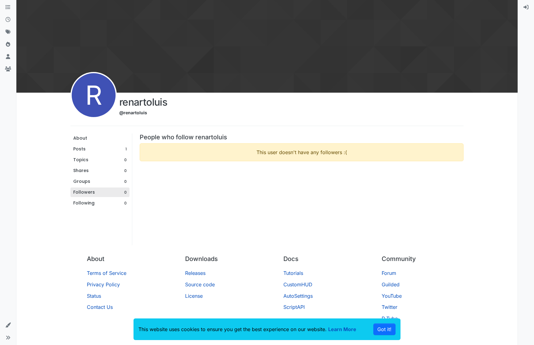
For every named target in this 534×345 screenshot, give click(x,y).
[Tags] (8, 32)
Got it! (384, 329)
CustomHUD (297, 284)
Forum (389, 273)
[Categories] (8, 7)
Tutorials (293, 273)
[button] (8, 325)
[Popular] (8, 44)
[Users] (8, 57)
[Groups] (8, 69)
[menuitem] (526, 7)
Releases (195, 273)
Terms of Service (106, 273)
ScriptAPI (294, 307)
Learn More (342, 329)
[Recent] (8, 20)
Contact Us (100, 307)
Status (94, 296)
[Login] (526, 7)
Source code (200, 284)
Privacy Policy (103, 284)
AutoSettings (298, 296)
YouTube (392, 296)
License (194, 296)
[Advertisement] (302, 209)
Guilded (391, 284)
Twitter (389, 307)
